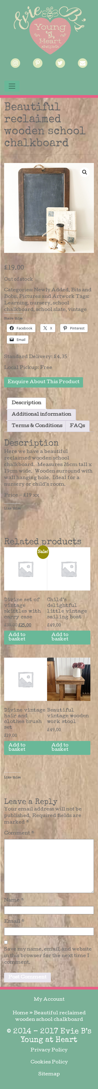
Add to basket (16, 637)
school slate (51, 310)
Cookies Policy (49, 1062)
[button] (85, 172)
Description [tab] (26, 403)
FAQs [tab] (77, 426)
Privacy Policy (49, 1050)
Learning (15, 303)
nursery (40, 303)
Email (14, 921)
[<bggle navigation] (12, 86)
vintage (77, 310)
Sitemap (49, 1074)
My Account (49, 999)
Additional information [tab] (41, 414)
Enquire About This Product (43, 382)
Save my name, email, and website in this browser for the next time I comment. (48, 956)
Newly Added (51, 290)
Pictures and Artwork (47, 297)
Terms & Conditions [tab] (37, 426)
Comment (19, 833)
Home (20, 1013)
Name (14, 900)
